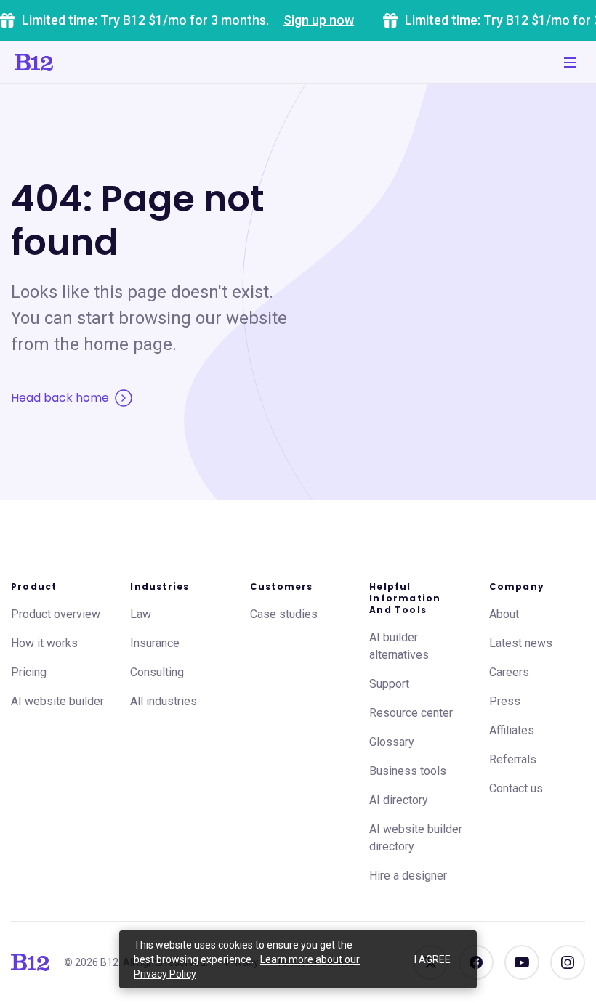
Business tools (407, 771)
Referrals (512, 759)
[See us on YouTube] (521, 962)
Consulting (157, 672)
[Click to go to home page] (34, 62)
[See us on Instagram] (567, 962)
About (504, 614)
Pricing (29, 672)
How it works (44, 643)
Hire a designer (408, 875)
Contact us (516, 788)
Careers (509, 672)
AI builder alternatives (399, 646)
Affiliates (511, 730)
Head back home (60, 397)
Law (140, 614)
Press (504, 701)
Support (389, 684)
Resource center (411, 713)
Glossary (391, 742)
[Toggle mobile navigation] (569, 62)
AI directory (398, 800)
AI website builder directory (415, 837)
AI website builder (57, 701)
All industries (163, 701)
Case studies (284, 614)
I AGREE (432, 959)
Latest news (520, 643)
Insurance (155, 643)
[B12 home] (30, 962)
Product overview (55, 614)
